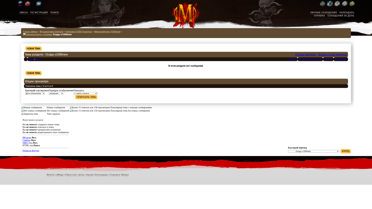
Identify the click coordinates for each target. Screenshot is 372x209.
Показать (79, 90)
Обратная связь (75, 175)
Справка (319, 16)
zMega (24, 12)
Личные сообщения (323, 12)
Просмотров (341, 59)
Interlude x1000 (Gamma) (79, 31)
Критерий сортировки (37, 90)
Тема (31, 59)
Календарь (347, 12)
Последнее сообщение (310, 59)
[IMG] (25, 143)
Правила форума (31, 150)
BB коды (27, 137)
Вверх (125, 175)
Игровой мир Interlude (51, 31)
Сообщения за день (341, 16)
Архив (90, 175)
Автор (38, 59)
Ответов (328, 59)
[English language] (27, 5)
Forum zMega (30, 31)
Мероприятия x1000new (107, 31)
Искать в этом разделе (332, 54)
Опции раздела (305, 54)
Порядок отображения (61, 90)
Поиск (55, 12)
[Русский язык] (20, 5)
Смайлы (27, 140)
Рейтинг (292, 59)
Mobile (50, 175)
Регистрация (39, 12)
